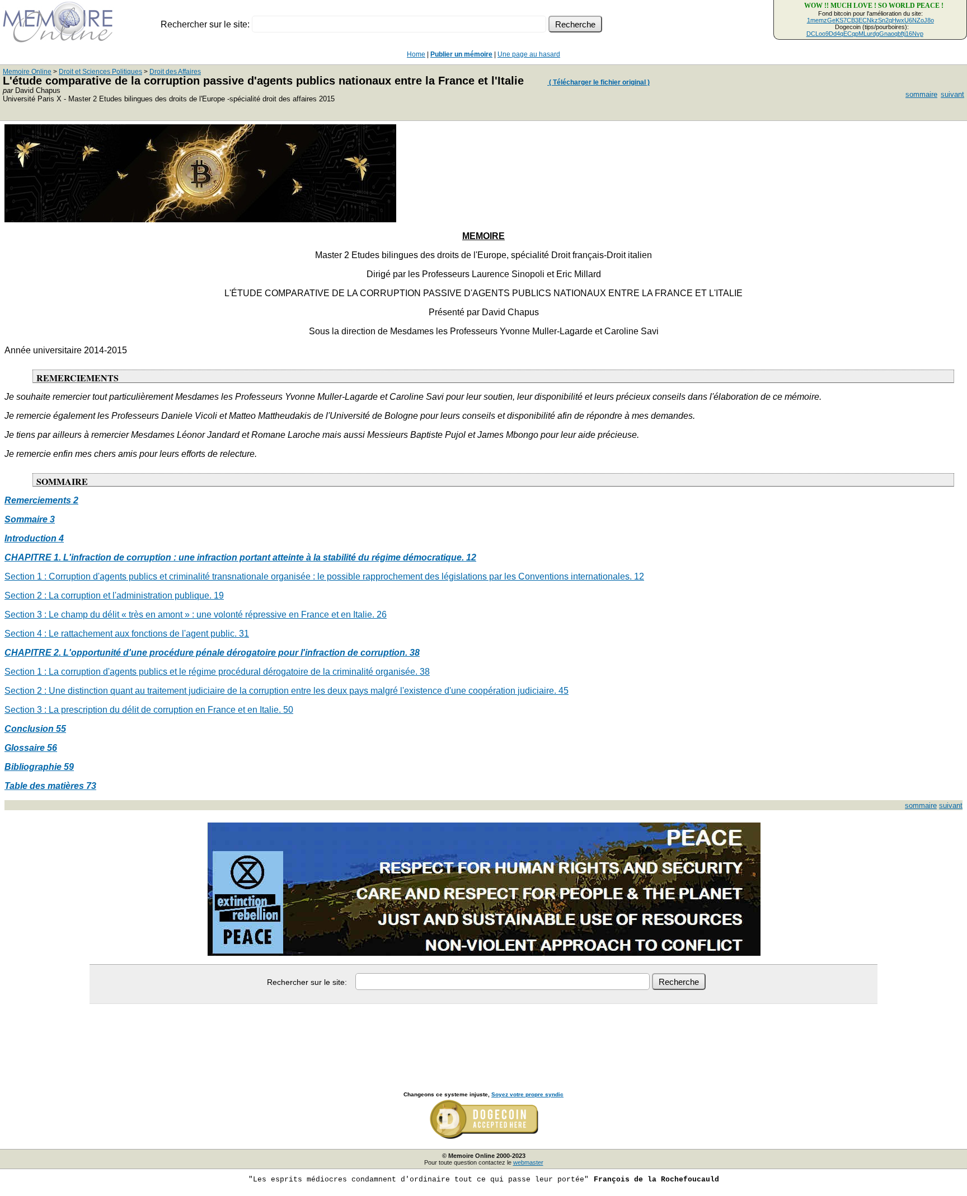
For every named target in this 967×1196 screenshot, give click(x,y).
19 (219, 595)
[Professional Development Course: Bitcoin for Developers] (200, 219)
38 (425, 671)
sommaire (921, 94)
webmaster (528, 1162)
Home (416, 54)
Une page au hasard (528, 54)
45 (563, 690)
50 (288, 709)
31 (244, 633)
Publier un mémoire (461, 54)
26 (382, 614)
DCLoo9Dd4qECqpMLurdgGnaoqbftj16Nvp (864, 33)
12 (639, 576)
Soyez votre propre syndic (527, 1094)
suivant (952, 94)
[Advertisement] (483, 1035)
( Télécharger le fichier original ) (598, 82)
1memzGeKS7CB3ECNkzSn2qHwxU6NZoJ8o (870, 20)
